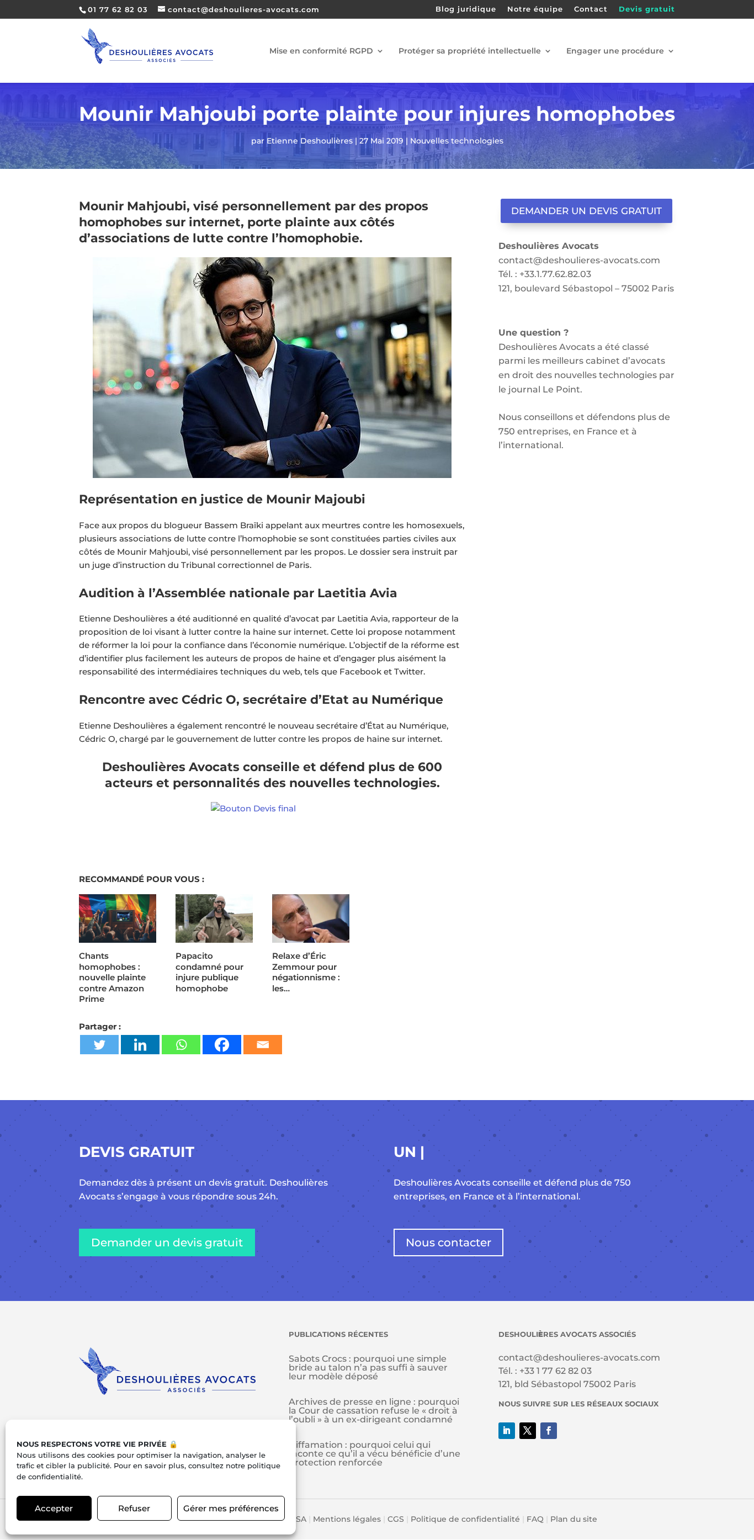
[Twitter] (99, 1044)
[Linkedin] (140, 1044)
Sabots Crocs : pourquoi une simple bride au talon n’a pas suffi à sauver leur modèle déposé (368, 1367)
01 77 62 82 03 (118, 9)
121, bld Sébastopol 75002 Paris (567, 1384)
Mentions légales (347, 1519)
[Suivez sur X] (527, 1430)
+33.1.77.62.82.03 (555, 274)
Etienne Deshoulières (310, 141)
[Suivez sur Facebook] (548, 1430)
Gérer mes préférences (231, 1508)
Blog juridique (466, 9)
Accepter (54, 1508)
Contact (591, 9)
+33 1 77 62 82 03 (555, 1371)
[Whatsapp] (181, 1044)
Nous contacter (448, 1242)
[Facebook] (222, 1044)
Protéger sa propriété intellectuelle (470, 51)
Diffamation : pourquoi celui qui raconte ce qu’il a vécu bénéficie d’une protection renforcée (374, 1454)
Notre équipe (535, 9)
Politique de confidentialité (465, 1519)
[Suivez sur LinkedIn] (506, 1430)
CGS (395, 1519)
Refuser (134, 1508)
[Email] (262, 1044)
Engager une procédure (615, 51)
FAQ (535, 1519)
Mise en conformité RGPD (321, 51)
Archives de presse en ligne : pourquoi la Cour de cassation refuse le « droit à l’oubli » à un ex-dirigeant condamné (374, 1410)
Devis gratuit (647, 9)
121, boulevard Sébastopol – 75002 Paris (586, 288)
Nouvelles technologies (456, 141)
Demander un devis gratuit (586, 210)
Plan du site (573, 1519)
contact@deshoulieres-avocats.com (579, 260)
